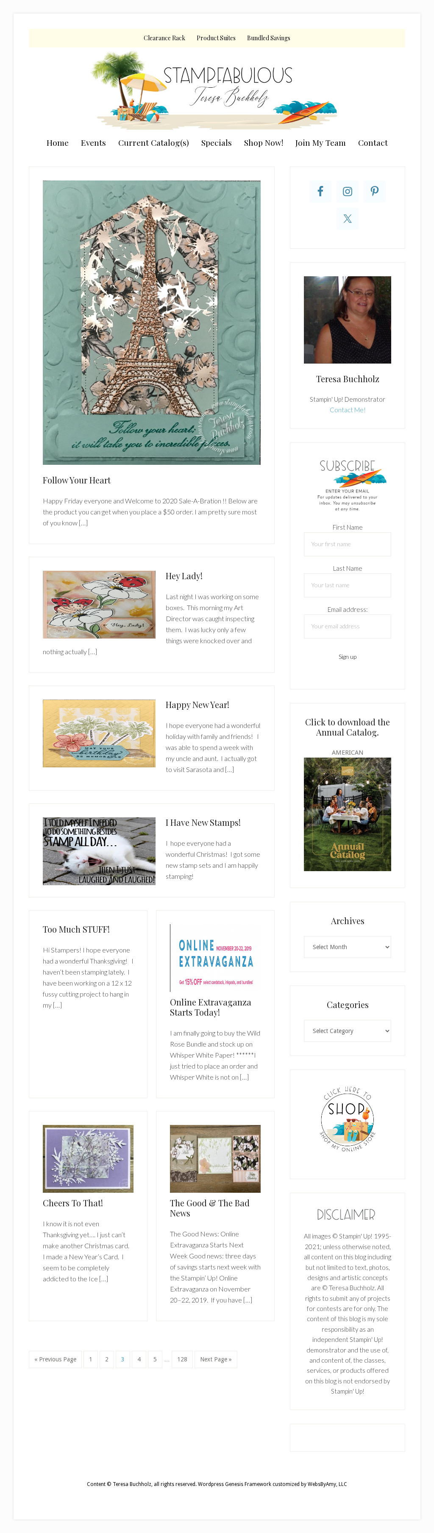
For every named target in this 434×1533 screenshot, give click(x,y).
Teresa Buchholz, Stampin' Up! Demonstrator (217, 89)
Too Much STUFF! (76, 929)
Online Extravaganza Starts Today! (210, 1007)
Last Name (347, 568)
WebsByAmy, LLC (327, 1484)
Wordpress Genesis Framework (234, 1484)
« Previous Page (55, 1361)
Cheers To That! (73, 1202)
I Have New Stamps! (203, 822)
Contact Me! (348, 410)
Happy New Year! (197, 704)
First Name (348, 527)
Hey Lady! (184, 575)
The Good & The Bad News (210, 1208)
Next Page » (216, 1361)
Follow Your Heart (77, 480)
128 (183, 1359)
